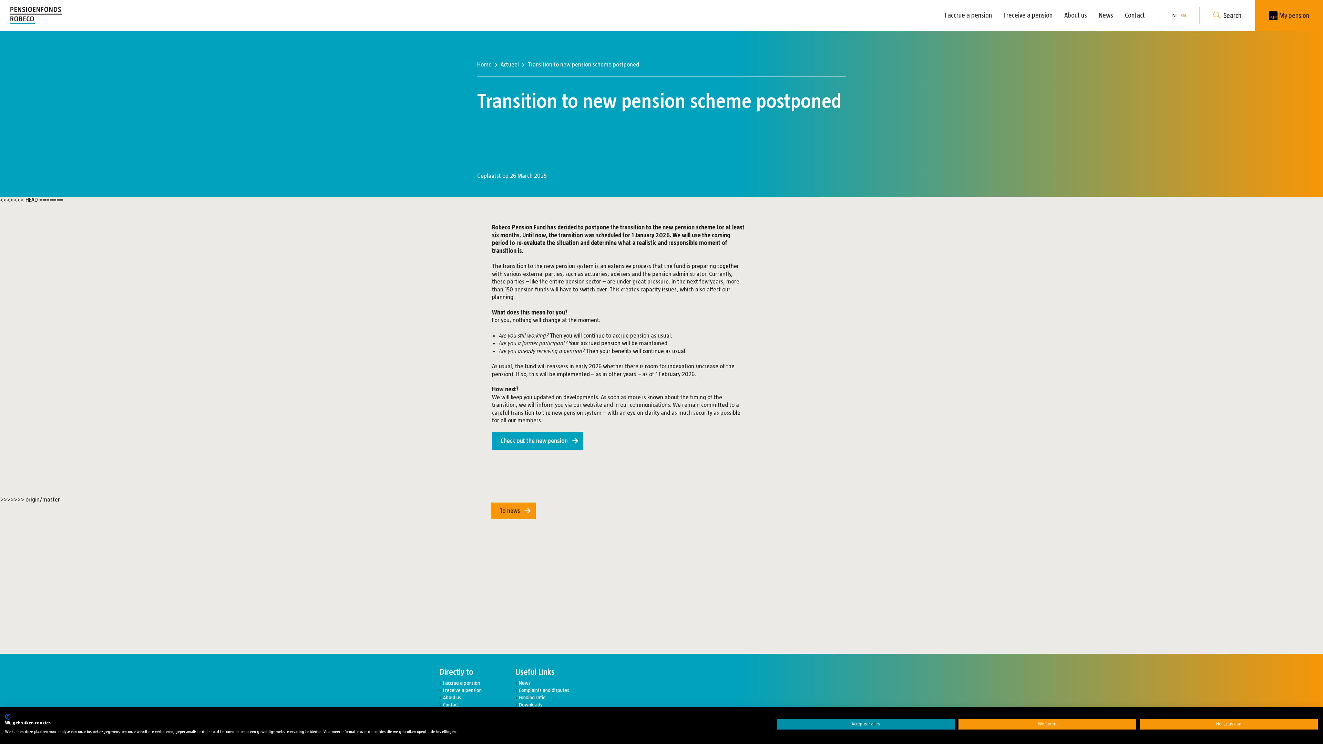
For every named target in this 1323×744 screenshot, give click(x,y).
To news (510, 510)
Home (484, 64)
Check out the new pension (534, 440)
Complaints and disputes (544, 690)
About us (1075, 15)
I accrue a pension (968, 15)
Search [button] (1232, 15)
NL (1174, 15)
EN (1183, 15)
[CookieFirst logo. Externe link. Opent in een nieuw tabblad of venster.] (7, 717)
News (1106, 15)
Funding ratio (532, 697)
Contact (1135, 15)
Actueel (510, 64)
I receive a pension (1028, 15)
